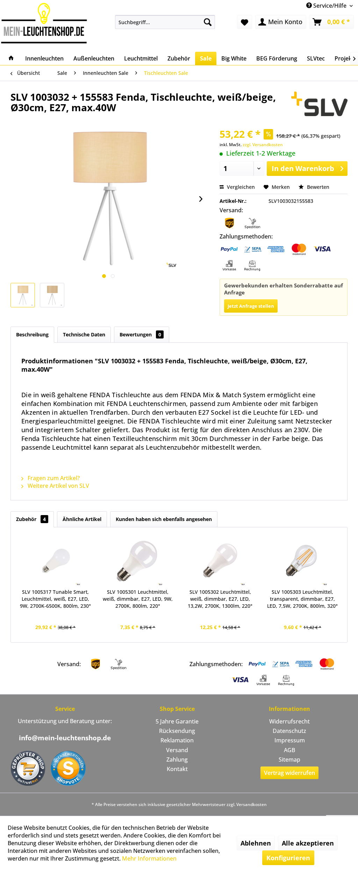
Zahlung (177, 759)
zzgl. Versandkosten (263, 145)
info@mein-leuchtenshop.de (65, 737)
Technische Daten (84, 334)
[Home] (11, 58)
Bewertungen (140, 334)
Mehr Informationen (149, 858)
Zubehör (31, 519)
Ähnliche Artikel (82, 519)
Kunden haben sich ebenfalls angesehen (164, 519)
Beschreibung (32, 334)
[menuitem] (165, 22)
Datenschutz (289, 731)
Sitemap (289, 759)
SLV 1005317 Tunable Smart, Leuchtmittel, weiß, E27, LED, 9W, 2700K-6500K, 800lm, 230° (55, 599)
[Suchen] (207, 22)
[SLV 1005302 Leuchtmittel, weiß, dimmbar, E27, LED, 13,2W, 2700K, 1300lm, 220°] (220, 560)
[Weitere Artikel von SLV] (319, 104)
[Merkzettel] (244, 22)
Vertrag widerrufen (289, 773)
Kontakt (177, 769)
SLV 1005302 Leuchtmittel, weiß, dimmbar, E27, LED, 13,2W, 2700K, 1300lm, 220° (220, 599)
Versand (177, 750)
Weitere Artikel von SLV (57, 486)
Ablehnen (256, 843)
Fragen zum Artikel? (53, 478)
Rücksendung (177, 731)
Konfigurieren (288, 858)
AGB (289, 750)
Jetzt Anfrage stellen (251, 306)
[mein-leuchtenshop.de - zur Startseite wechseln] (44, 23)
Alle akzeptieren (308, 843)
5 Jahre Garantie (177, 721)
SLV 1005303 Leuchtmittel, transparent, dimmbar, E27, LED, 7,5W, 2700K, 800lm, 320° (302, 599)
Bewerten (317, 187)
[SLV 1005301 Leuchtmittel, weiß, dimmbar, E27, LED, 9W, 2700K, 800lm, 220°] (138, 560)
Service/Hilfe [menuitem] (330, 5)
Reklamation (177, 740)
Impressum (289, 740)
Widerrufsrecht (289, 721)
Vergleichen (240, 187)
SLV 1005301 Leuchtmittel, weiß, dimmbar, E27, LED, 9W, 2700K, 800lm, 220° (138, 599)
